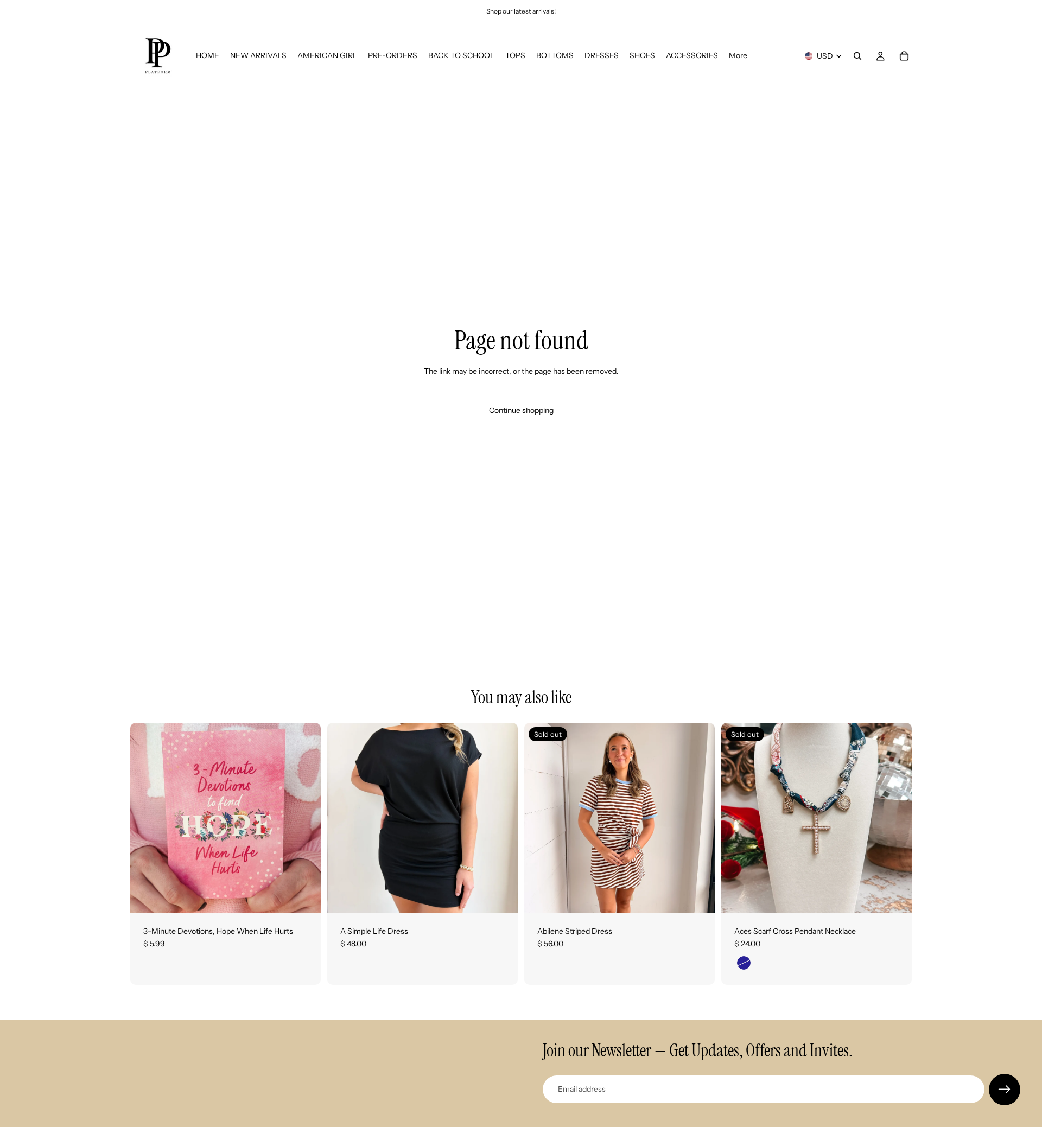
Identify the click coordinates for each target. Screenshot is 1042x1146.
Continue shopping (521, 410)
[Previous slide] (540, 818)
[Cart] (904, 56)
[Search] (857, 56)
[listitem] (738, 56)
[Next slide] (698, 818)
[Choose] (501, 896)
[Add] (304, 896)
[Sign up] (1004, 1089)
